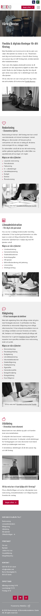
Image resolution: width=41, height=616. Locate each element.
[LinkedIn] (20, 598)
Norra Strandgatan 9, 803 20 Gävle (9, 573)
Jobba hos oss (7, 550)
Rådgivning (6, 526)
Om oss (4, 545)
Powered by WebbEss (18, 606)
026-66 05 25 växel (9, 567)
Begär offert (27, 7)
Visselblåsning (7, 553)
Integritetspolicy (7, 556)
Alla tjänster (6, 532)
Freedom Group (24, 337)
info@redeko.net (8, 569)
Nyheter (5, 548)
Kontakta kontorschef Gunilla (26, 206)
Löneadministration (8, 524)
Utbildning (5, 529)
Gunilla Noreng (30, 81)
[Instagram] (26, 598)
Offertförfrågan (7, 534)
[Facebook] (15, 598)
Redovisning (6, 521)
